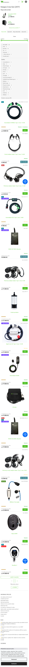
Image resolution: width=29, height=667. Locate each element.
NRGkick (5, 81)
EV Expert (6, 67)
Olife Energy (6, 83)
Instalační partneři (5, 598)
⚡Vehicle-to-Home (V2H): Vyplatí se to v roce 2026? (12, 626)
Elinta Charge (7, 65)
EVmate (5, 69)
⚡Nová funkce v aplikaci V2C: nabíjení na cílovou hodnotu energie (13, 638)
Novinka (5, 48)
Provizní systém (4, 612)
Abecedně (24, 31)
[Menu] (26, 1)
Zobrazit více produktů (14, 27)
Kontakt (2, 616)
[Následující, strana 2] (14, 581)
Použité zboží (6, 56)
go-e (5, 73)
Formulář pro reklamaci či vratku (8, 607)
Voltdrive (6, 92)
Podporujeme (3, 614)
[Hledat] (19, 1)
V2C (5, 90)
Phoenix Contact (7, 85)
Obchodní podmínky (5, 602)
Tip (4, 50)
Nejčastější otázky (4, 600)
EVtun (5, 71)
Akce (5, 46)
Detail (25, 130)
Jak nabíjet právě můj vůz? (6, 597)
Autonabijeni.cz (7, 62)
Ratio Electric (7, 87)
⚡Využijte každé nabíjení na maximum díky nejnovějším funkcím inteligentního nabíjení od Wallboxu (14, 623)
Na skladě (6, 44)
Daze (5, 63)
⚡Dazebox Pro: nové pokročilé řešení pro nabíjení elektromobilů (14, 634)
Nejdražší (10, 31)
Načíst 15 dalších (14, 577)
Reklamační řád (4, 605)
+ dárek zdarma (7, 54)
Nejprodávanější (16, 31)
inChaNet (6, 75)
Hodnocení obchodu (5, 610)
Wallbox (5, 94)
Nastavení (14, 659)
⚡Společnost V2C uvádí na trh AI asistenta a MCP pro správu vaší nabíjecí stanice (14, 630)
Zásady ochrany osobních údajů (7, 603)
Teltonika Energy (7, 88)
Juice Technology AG (8, 77)
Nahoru (15, 587)
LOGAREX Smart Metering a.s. (10, 79)
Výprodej (5, 52)
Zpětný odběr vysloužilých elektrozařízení (9, 609)
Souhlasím (14, 663)
